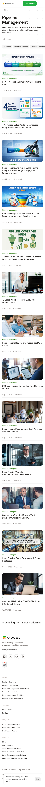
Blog (4, 742)
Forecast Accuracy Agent (12, 724)
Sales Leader (7, 710)
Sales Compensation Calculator (14, 755)
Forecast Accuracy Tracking (12, 695)
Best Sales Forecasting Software (14, 758)
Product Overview (9, 682)
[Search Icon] (22, 39)
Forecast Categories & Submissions (15, 688)
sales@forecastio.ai (9, 650)
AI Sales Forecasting (10, 685)
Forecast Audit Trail (9, 692)
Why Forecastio (8, 745)
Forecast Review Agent (11, 727)
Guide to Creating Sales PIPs (13, 752)
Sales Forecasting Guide (11, 748)
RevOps (5, 713)
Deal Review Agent (9, 731)
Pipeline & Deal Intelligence (12, 698)
